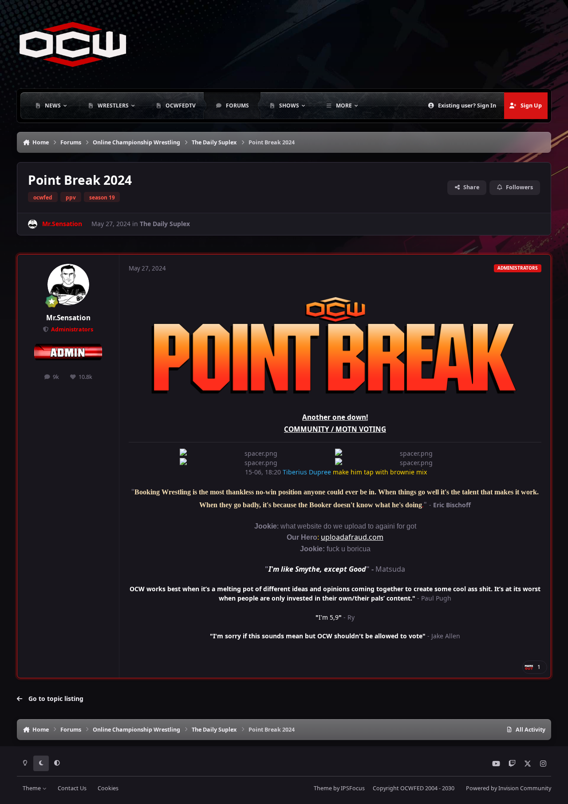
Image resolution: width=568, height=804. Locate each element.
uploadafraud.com (352, 537)
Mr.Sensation (68, 317)
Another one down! (335, 417)
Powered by (508, 788)
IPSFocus (353, 788)
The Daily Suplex (165, 223)
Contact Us (72, 788)
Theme (32, 788)
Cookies (108, 788)
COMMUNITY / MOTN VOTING (335, 429)
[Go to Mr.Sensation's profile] (32, 224)
